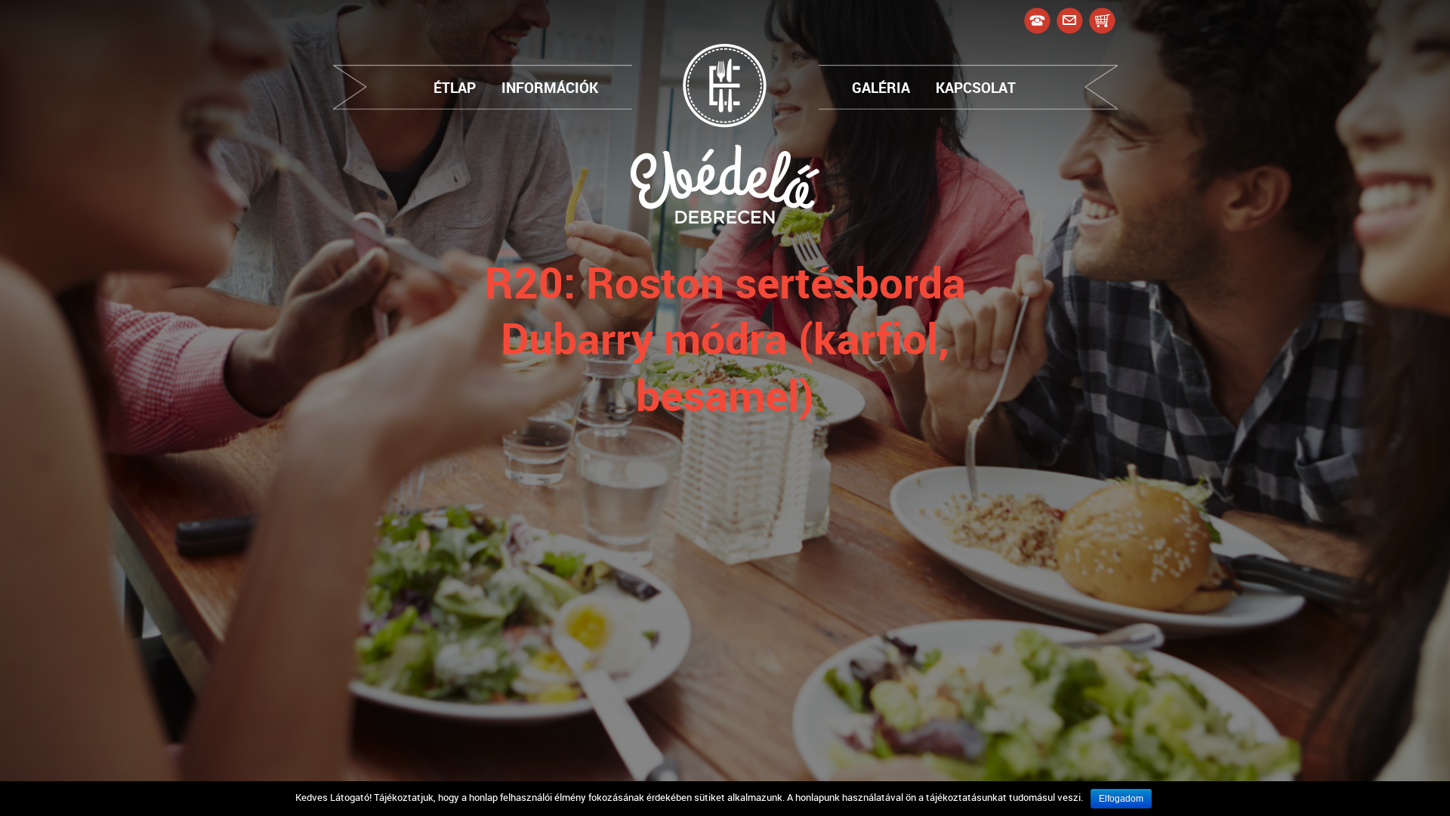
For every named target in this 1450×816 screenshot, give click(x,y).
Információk (549, 87)
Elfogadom (1121, 798)
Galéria (881, 87)
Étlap (454, 87)
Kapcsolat (976, 87)
